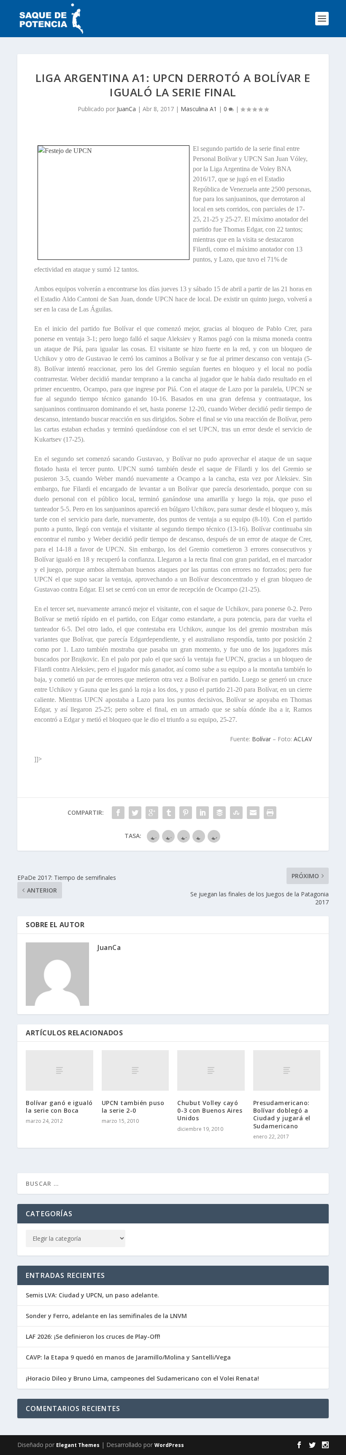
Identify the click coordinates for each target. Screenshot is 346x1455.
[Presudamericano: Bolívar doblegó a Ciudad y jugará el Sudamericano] (287, 1070)
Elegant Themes (78, 1445)
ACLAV (303, 739)
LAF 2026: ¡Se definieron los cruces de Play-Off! (93, 1336)
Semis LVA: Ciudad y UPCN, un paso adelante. (92, 1295)
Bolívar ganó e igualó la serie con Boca (59, 1106)
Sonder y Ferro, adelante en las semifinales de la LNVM (106, 1316)
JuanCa (126, 109)
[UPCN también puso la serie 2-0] (135, 1070)
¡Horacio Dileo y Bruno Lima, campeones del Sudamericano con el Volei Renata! (142, 1378)
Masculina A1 (199, 109)
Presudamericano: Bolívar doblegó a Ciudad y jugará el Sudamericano (282, 1114)
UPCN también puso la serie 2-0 (133, 1106)
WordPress (169, 1445)
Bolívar (261, 739)
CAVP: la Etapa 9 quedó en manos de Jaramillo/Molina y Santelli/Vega (128, 1357)
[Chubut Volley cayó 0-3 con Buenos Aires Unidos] (211, 1070)
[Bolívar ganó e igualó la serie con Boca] (59, 1070)
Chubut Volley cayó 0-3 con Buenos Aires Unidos (209, 1110)
